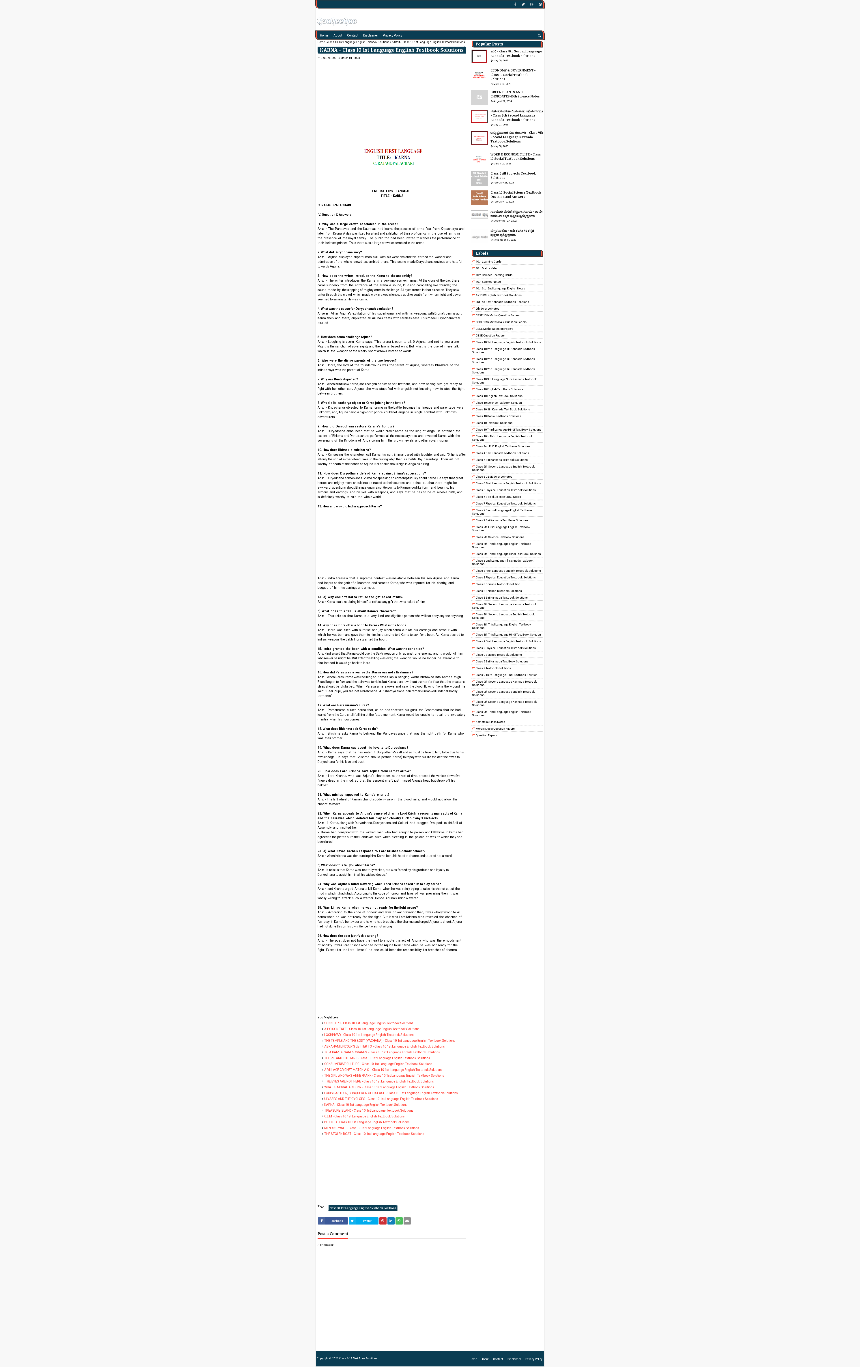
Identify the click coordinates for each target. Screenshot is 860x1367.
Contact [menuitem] (352, 35)
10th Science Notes (488, 281)
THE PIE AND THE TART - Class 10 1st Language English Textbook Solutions (377, 1058)
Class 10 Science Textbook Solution (499, 402)
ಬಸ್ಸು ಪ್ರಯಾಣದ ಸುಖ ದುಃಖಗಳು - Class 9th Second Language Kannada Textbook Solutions (516, 137)
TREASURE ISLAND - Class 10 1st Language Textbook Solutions (368, 1110)
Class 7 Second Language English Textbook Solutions (502, 512)
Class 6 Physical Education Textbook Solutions (506, 490)
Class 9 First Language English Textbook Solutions (508, 641)
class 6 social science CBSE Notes (498, 496)
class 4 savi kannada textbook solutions (502, 453)
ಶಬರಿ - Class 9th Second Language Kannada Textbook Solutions (516, 54)
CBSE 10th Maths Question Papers (498, 315)
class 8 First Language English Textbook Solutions (508, 570)
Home (321, 42)
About (485, 1359)
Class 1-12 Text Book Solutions (358, 1358)
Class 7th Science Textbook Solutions (500, 537)
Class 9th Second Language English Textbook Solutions (503, 693)
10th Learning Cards (488, 261)
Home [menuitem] (324, 35)
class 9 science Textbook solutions (499, 654)
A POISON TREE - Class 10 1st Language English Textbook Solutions (371, 1029)
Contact (498, 1359)
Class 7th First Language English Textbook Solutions (501, 528)
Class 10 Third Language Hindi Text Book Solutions (508, 429)
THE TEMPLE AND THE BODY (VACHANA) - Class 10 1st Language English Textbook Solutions (389, 1040)
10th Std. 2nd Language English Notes (500, 288)
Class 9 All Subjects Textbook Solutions (513, 176)
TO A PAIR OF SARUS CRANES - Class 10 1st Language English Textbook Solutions (382, 1052)
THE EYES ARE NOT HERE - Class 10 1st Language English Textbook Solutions (379, 1081)
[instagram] (532, 4)
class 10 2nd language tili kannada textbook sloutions (503, 350)
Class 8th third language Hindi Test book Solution (508, 634)
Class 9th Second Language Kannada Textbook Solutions (504, 683)
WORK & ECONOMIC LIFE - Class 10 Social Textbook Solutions (515, 157)
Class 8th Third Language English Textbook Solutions (501, 626)
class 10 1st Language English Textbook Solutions (358, 42)
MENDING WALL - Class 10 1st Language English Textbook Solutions (371, 1128)
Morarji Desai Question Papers (495, 728)
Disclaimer (514, 1359)
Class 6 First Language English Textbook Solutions (508, 483)
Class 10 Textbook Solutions (494, 423)
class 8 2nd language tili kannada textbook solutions (502, 562)
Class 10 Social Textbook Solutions (498, 416)
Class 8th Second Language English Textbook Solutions (503, 616)
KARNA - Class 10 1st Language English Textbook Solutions (365, 1104)
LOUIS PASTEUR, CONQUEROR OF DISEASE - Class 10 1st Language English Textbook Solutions (391, 1093)
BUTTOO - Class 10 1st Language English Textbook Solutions (367, 1122)
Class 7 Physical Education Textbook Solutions (506, 503)
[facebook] (515, 4)
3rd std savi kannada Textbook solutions (502, 302)
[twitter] (523, 4)
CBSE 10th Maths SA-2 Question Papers (501, 322)
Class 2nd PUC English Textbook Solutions (503, 446)
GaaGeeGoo (328, 58)
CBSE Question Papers (490, 335)
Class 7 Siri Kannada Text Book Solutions (502, 520)
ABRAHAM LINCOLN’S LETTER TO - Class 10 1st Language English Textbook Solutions (384, 1046)
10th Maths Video (487, 268)
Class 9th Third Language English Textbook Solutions (501, 713)
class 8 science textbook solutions (499, 591)
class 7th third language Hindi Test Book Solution (508, 554)
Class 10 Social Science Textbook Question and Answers (515, 195)
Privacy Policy (533, 1359)
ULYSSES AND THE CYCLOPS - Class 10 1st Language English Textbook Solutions (381, 1099)
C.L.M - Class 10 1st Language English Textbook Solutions (364, 1116)
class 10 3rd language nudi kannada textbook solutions (504, 380)
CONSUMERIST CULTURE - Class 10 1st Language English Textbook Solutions (378, 1064)
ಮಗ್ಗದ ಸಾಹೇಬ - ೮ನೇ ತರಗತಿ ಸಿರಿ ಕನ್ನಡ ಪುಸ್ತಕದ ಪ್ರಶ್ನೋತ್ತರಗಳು (512, 233)
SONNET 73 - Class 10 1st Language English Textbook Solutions (368, 1023)
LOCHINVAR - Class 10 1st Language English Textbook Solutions (369, 1035)
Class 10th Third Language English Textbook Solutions (502, 438)
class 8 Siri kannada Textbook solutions (502, 597)
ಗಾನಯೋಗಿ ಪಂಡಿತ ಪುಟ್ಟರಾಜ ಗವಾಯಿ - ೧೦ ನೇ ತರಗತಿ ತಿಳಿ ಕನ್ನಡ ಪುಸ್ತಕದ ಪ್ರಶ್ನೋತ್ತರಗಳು (516, 214)
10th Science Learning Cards (494, 275)
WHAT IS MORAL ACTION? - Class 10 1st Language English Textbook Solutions (379, 1087)
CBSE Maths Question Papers (494, 328)
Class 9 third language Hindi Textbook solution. (507, 675)
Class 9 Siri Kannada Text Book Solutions (502, 661)
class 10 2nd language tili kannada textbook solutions (503, 370)
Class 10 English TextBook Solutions (499, 396)
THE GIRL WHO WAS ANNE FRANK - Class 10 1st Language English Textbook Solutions (384, 1075)
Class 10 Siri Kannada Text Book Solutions (503, 409)
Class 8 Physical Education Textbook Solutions (506, 577)
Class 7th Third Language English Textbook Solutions (501, 545)
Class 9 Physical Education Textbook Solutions (506, 648)
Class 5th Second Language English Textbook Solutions (503, 468)
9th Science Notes (487, 308)
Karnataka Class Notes (490, 722)
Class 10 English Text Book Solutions (499, 389)
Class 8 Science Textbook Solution (498, 584)
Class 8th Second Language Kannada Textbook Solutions (504, 606)
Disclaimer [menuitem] (370, 35)
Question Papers (486, 735)
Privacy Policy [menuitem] (392, 35)
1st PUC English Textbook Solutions (499, 295)
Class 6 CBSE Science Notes (494, 476)
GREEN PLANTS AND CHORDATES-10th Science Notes (515, 94)
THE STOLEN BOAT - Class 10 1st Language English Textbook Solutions (374, 1134)
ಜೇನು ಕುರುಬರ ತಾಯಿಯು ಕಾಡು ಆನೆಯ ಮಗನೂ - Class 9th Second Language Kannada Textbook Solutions (516, 115)
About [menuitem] (337, 35)
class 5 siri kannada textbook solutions (502, 459)
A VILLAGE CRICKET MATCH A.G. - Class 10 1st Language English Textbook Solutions (383, 1070)
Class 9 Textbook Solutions (493, 668)
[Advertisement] (392, 93)
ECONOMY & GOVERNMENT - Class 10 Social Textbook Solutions (513, 75)
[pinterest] (540, 4)
